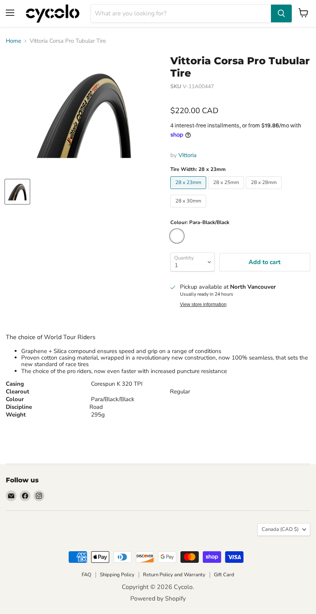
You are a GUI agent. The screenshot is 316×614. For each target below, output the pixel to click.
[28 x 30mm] (189, 209)
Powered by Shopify (158, 598)
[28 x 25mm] (227, 191)
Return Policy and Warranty (174, 574)
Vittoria (187, 155)
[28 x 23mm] (189, 191)
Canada (280, 529)
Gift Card (224, 574)
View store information (203, 304)
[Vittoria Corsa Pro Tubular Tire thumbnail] (17, 191)
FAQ (86, 574)
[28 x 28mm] (265, 191)
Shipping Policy (117, 574)
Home (13, 41)
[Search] (281, 13)
